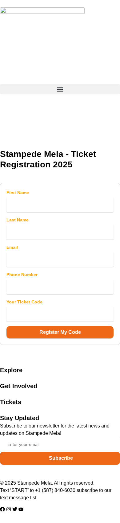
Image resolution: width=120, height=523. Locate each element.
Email (12, 247)
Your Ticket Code (24, 301)
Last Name (17, 219)
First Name (17, 192)
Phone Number (22, 274)
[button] (60, 89)
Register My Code (60, 332)
